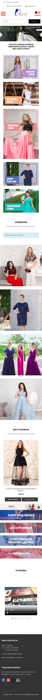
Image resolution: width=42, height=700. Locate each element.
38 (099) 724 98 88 (11, 650)
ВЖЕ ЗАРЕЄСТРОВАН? (21, 48)
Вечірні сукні (21, 352)
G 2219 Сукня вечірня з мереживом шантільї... (21, 490)
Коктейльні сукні (21, 307)
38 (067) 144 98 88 (12, 2)
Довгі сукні (21, 263)
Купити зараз (21, 268)
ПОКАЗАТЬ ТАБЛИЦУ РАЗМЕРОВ (21, 44)
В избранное (30, 499)
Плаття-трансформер (21, 397)
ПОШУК (34, 21)
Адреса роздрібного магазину (12, 657)
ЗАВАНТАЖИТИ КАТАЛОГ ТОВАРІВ (21, 46)
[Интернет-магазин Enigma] (21, 12)
